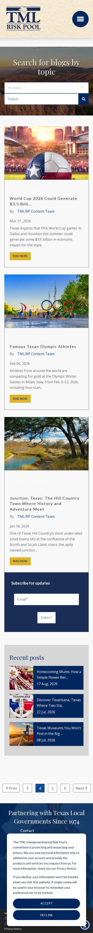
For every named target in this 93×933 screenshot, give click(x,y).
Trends (64, 338)
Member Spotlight (27, 490)
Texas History (40, 338)
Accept (46, 903)
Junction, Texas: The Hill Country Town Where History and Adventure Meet (45, 503)
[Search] (84, 99)
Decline (46, 915)
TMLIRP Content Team (36, 211)
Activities (36, 190)
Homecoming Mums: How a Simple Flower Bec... (59, 674)
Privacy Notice (13, 929)
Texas (17, 190)
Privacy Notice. (67, 868)
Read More (20, 256)
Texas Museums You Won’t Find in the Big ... (59, 731)
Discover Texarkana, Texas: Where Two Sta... (59, 702)
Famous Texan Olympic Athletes (43, 346)
